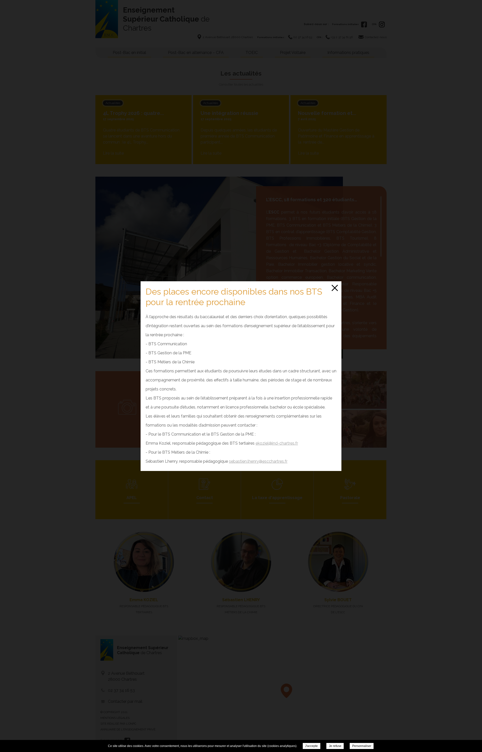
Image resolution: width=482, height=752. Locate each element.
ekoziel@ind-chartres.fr (277, 443)
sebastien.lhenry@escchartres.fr (258, 461)
